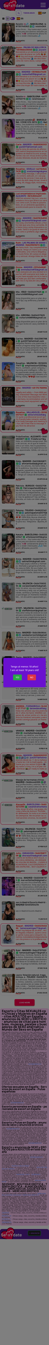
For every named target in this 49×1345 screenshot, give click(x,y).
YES (17, 677)
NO (31, 677)
